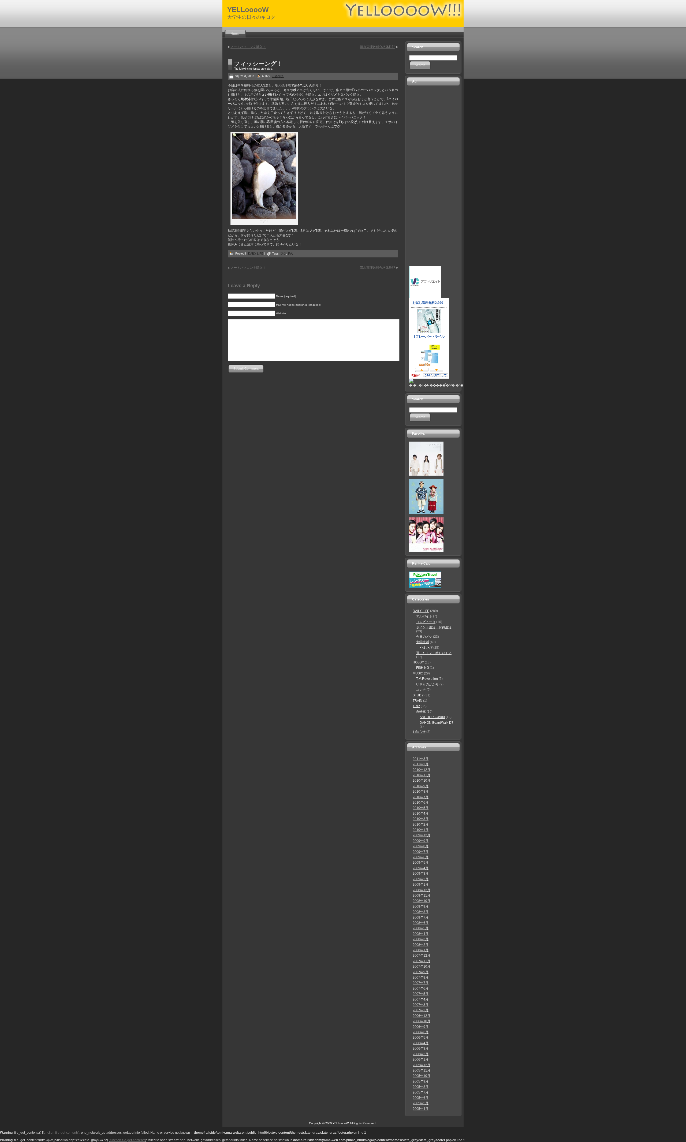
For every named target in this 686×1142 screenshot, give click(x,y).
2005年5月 (420, 1103)
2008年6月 (420, 923)
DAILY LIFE (255, 253)
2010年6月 (420, 802)
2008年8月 (420, 912)
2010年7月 (420, 797)
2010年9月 (420, 786)
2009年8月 (420, 846)
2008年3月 (420, 939)
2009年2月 (420, 879)
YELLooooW (248, 10)
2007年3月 (420, 1005)
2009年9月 (420, 841)
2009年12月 (421, 835)
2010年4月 (420, 813)
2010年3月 (420, 819)
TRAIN (417, 701)
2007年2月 (420, 1010)
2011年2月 (420, 764)
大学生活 (422, 642)
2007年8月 (420, 977)
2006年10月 (421, 1021)
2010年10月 (421, 780)
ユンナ (421, 690)
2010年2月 (420, 824)
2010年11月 (421, 775)
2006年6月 (420, 1032)
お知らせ (419, 732)
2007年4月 (420, 999)
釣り (291, 253)
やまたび (426, 648)
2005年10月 (421, 1076)
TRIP (416, 706)
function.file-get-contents (61, 1132)
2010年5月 (420, 808)
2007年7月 (420, 983)
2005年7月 (420, 1092)
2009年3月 (420, 873)
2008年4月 (420, 934)
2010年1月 (420, 830)
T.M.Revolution (427, 679)
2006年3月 (420, 1048)
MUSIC (418, 673)
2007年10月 (421, 966)
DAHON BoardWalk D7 (436, 723)
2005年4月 (420, 1109)
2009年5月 (420, 862)
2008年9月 (420, 906)
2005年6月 (420, 1098)
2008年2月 (420, 945)
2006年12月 (421, 1016)
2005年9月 (420, 1081)
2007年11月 (421, 961)
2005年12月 (421, 1065)
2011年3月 (420, 759)
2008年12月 (421, 890)
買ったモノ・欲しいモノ (434, 653)
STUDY (418, 695)
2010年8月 (420, 791)
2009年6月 (420, 857)
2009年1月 (420, 884)
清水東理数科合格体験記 (377, 47)
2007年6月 (420, 988)
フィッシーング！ (258, 63)
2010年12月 (421, 770)
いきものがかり (427, 684)
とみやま (278, 76)
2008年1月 (420, 950)
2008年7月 (420, 917)
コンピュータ (425, 622)
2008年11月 (421, 895)
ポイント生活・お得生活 (434, 627)
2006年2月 (420, 1054)
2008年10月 (421, 901)
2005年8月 (420, 1087)
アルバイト (424, 616)
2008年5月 (420, 928)
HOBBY (418, 662)
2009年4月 (420, 868)
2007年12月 (421, 955)
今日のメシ (424, 637)
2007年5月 (420, 994)
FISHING (422, 668)
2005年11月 (421, 1070)
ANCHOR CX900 (432, 717)
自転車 (421, 712)
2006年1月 (420, 1059)
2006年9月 (420, 1027)
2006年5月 (420, 1037)
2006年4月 (420, 1043)
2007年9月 (420, 972)
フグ (283, 253)
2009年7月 (420, 852)
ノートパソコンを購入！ (248, 47)
